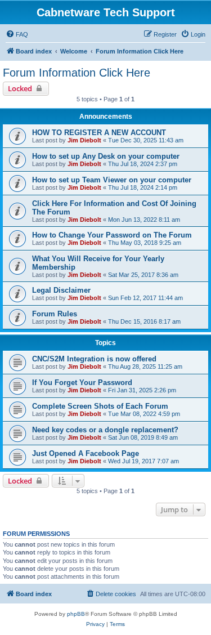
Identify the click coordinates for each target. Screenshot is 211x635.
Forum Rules (54, 314)
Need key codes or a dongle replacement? (105, 430)
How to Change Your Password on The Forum (112, 235)
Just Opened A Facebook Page (85, 453)
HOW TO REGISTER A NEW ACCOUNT (99, 132)
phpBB (76, 614)
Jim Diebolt (84, 140)
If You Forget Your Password (82, 382)
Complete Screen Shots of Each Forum (100, 406)
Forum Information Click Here (76, 72)
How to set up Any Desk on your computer (105, 156)
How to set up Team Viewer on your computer (111, 180)
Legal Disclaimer (61, 290)
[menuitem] (17, 34)
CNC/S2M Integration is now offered (94, 359)
